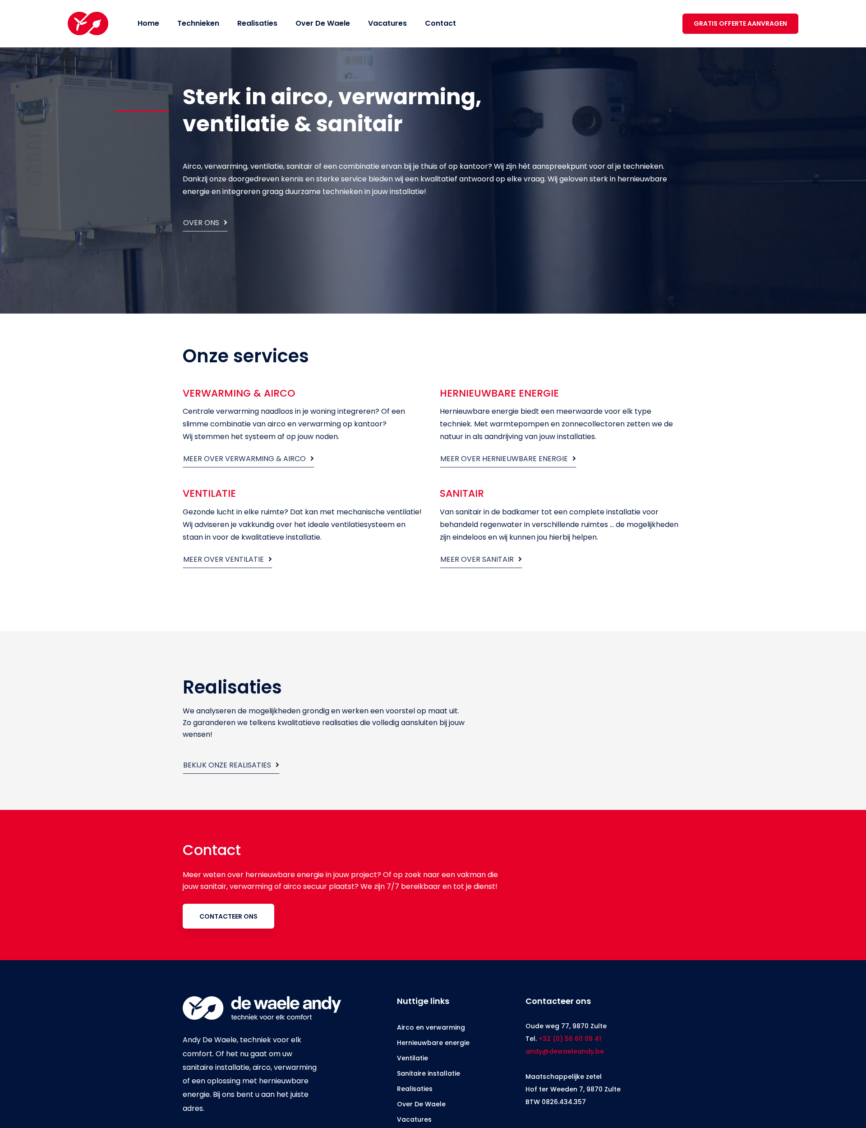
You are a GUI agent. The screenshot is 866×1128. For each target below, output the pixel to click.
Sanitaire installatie (428, 1073)
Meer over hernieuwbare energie (505, 458)
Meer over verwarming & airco (245, 458)
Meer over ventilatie (224, 559)
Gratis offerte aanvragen (744, 23)
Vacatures (414, 1119)
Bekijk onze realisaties (228, 765)
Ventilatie (412, 1058)
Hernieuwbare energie (433, 1042)
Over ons (202, 222)
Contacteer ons (228, 916)
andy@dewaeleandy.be (564, 1051)
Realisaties (415, 1088)
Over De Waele (421, 1104)
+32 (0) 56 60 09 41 (570, 1038)
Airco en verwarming (431, 1027)
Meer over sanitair (478, 559)
